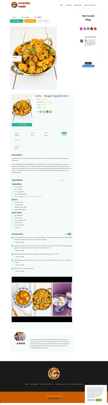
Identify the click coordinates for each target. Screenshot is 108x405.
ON (68, 234)
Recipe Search (78, 5)
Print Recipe (29, 21)
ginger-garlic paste (20, 220)
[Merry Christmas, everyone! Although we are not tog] (90, 49)
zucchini (18, 189)
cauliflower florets (20, 194)
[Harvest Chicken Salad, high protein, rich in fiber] (95, 60)
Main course (43, 107)
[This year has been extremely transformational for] (86, 49)
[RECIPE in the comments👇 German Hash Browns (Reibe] (86, 51)
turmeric (18, 218)
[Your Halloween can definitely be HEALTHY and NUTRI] (90, 54)
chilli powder (18, 215)
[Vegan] (47, 111)
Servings (62, 180)
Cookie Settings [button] (91, 400)
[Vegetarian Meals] (50, 111)
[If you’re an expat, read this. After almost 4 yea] (90, 51)
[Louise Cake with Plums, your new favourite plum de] (90, 57)
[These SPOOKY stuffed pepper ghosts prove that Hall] (95, 54)
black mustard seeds (20, 207)
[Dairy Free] (40, 111)
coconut (27, 197)
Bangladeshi (43, 105)
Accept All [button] (99, 400)
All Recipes (69, 5)
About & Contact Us (90, 5)
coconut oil (18, 223)
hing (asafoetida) (20, 210)
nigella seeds (18, 205)
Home (61, 5)
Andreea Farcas (44, 99)
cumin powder (19, 225)
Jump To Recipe (15, 21)
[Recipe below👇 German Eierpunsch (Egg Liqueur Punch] (95, 49)
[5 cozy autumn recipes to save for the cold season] (81, 54)
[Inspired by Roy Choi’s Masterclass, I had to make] (86, 54)
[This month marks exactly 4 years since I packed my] (81, 49)
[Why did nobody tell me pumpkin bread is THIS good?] (81, 57)
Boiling (45, 102)
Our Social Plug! (60, 384)
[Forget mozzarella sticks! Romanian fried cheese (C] (95, 57)
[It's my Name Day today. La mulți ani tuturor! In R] (95, 51)
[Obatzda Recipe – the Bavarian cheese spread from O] (90, 60)
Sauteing (50, 102)
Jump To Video (42, 21)
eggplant (18, 187)
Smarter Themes (55, 398)
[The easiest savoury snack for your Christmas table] (81, 51)
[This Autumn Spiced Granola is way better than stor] (81, 60)
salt (17, 227)
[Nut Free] (44, 111)
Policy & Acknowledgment (75, 384)
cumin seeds (18, 202)
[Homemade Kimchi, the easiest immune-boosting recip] (86, 57)
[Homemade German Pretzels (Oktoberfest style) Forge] (86, 60)
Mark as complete (20, 242)
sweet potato (19, 192)
